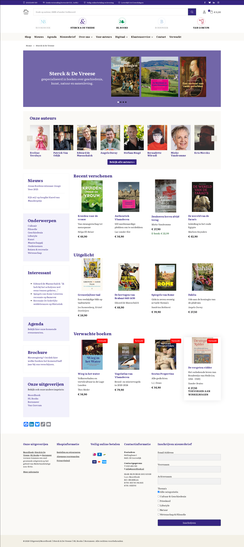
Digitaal (120, 36)
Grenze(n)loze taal (89, 294)
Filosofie (32, 229)
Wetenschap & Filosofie (173, 514)
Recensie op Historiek (48, 302)
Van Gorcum (35, 405)
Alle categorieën (169, 491)
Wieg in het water (89, 373)
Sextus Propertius (163, 373)
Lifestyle (32, 235)
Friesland (165, 500)
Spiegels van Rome (163, 294)
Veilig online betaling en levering (100, 2)
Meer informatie (31, 471)
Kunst (31, 239)
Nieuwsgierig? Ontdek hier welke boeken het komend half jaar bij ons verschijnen (45, 361)
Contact (161, 36)
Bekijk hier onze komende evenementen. (42, 330)
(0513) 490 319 (31, 2)
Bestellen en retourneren (68, 452)
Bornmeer (33, 401)
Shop (28, 36)
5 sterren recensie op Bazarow (48, 295)
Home (29, 45)
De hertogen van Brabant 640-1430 (125, 296)
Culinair (32, 225)
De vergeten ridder (200, 367)
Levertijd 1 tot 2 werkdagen (132, 2)
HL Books (33, 398)
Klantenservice (140, 36)
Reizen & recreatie (38, 249)
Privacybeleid (63, 460)
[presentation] (30, 138)
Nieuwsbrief (68, 36)
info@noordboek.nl (135, 468)
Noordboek (34, 395)
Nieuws (39, 36)
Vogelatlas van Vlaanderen (124, 375)
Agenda (51, 36)
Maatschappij (35, 242)
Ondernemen (35, 246)
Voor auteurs (104, 36)
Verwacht (175, 36)
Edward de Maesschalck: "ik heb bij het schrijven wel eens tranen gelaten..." (48, 287)
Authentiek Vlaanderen (122, 217)
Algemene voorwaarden (68, 456)
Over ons (84, 36)
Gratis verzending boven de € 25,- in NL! (62, 2)
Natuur (164, 510)
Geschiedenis (35, 232)
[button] (204, 11)
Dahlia (192, 294)
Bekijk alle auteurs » (122, 162)
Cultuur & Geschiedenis (173, 496)
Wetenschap (35, 252)
